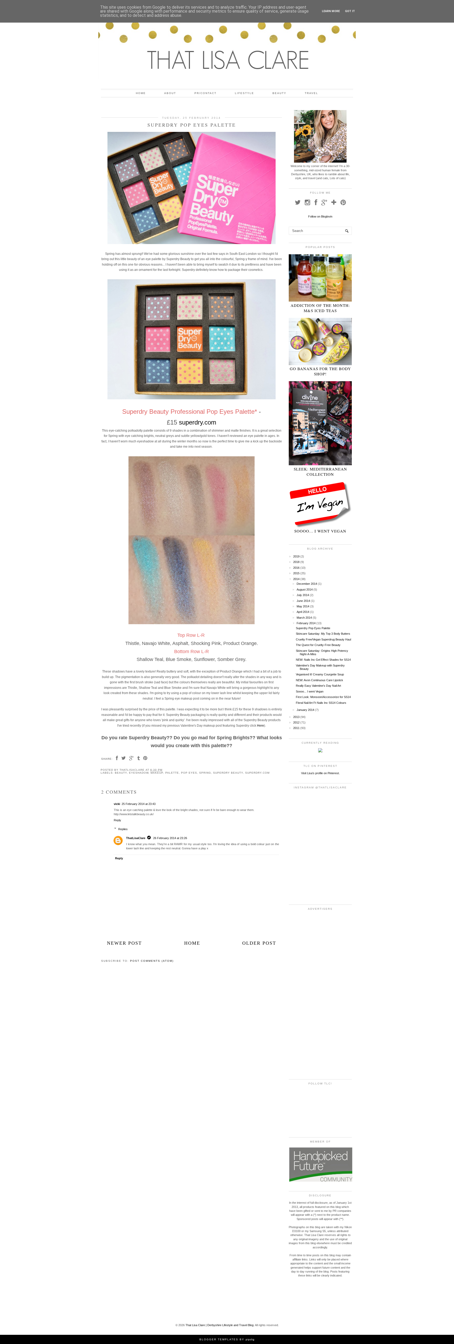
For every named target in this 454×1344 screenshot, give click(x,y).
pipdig (250, 1339)
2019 (296, 556)
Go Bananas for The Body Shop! (320, 371)
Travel (311, 93)
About (170, 93)
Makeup (157, 772)
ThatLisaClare (135, 838)
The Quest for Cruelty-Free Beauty (318, 645)
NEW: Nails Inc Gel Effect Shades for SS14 (323, 659)
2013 (296, 716)
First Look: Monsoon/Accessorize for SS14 (323, 697)
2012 (296, 722)
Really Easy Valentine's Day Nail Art (318, 685)
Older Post (259, 943)
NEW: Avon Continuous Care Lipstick (319, 680)
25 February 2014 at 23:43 (139, 803)
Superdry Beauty (228, 772)
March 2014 (304, 617)
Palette (172, 772)
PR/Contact (205, 93)
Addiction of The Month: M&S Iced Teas (320, 308)
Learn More (331, 11)
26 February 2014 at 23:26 (170, 838)
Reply (117, 820)
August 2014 (305, 589)
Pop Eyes (189, 772)
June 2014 (303, 600)
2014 (296, 579)
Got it (350, 11)
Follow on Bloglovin (320, 216)
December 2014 (307, 583)
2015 (296, 573)
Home (141, 93)
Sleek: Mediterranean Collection (320, 471)
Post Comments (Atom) (152, 960)
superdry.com (197, 422)
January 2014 (305, 709)
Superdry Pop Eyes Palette (313, 628)
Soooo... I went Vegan (320, 531)
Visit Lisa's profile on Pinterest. (320, 773)
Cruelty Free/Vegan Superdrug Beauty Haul (323, 639)
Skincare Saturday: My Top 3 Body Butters (323, 633)
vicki (117, 803)
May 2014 (303, 606)
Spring (205, 772)
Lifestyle (244, 93)
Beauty (279, 93)
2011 (296, 728)
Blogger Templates (218, 1339)
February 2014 (306, 623)
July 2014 (303, 595)
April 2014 (303, 611)
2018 (296, 562)
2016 (296, 567)
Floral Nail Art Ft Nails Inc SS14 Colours (321, 702)
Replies (123, 829)
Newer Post (124, 943)
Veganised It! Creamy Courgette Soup (320, 674)
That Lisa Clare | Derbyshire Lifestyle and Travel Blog (219, 1325)
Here (260, 725)
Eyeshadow (138, 772)
